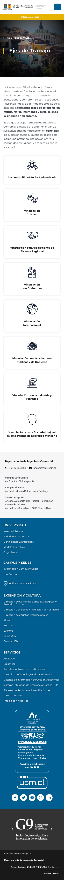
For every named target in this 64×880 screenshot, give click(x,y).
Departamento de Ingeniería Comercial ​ (24, 860)
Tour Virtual (10, 574)
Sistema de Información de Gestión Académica (31, 679)
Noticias (8, 625)
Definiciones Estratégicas (18, 541)
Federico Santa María (16, 536)
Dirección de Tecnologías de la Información (29, 674)
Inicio (9, 38)
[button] (57, 7)
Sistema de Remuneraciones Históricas (26, 690)
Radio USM (10, 636)
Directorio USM (12, 695)
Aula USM (9, 658)
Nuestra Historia (13, 531)
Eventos (8, 630)
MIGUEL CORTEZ (52, 873)
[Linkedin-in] (49, 797)
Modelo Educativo (14, 547)
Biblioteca (9, 663)
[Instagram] (40, 797)
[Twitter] (23, 797)
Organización (11, 552)
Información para (30, 17)
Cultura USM (10, 641)
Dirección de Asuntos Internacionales (25, 614)
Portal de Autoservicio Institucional (24, 669)
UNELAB (31, 867)
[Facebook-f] (15, 797)
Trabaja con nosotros (15, 700)
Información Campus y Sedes (20, 568)
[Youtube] (32, 797)
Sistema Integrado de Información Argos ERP (30, 684)
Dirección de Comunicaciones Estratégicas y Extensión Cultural (30, 603)
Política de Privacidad (22, 583)
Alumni (7, 620)
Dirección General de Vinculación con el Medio (31, 609)
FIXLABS (42, 867)
